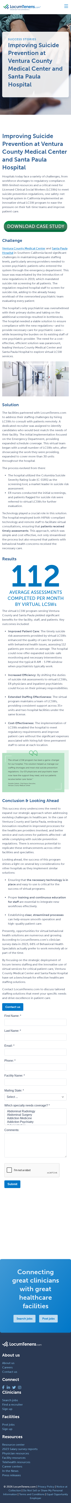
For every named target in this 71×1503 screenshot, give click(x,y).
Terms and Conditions (31, 1494)
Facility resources (13, 1457)
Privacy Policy (46, 1486)
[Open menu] (64, 7)
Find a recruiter (12, 1404)
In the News (10, 1471)
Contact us (12, 1007)
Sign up (7, 1409)
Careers (7, 1367)
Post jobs (48, 1318)
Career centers (12, 1466)
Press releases (11, 1475)
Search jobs (24, 1318)
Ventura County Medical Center (23, 248)
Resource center (13, 1444)
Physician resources (15, 1453)
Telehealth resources (16, 1462)
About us (8, 1363)
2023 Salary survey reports (20, 1449)
